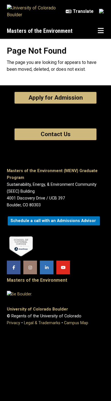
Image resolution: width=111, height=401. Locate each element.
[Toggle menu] (100, 31)
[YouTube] (63, 267)
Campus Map (76, 323)
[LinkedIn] (47, 267)
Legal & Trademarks (42, 323)
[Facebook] (13, 267)
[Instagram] (30, 267)
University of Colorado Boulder (37, 309)
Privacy (13, 323)
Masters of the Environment (40, 30)
